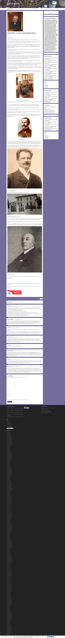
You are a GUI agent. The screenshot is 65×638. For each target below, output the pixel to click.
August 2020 (8, 518)
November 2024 (9, 457)
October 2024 (8, 458)
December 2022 (9, 484)
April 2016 (8, 581)
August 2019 (8, 533)
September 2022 (9, 488)
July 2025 (8, 447)
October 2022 (8, 487)
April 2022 (8, 494)
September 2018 (9, 546)
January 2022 (8, 498)
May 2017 (8, 565)
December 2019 (9, 528)
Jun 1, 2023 (8, 34)
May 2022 (8, 493)
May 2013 (8, 622)
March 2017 (8, 568)
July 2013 (8, 620)
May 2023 (8, 478)
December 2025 (9, 441)
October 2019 (8, 530)
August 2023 (8, 475)
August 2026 (8, 431)
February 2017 (8, 569)
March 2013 (8, 625)
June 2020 (8, 521)
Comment (8, 378)
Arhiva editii (22, 34)
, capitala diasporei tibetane (49, 111)
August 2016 (8, 576)
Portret (25, 34)
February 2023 (8, 482)
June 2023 (8, 477)
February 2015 (8, 598)
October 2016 (8, 574)
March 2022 (8, 495)
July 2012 (8, 634)
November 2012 (9, 629)
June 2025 (8, 448)
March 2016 (8, 582)
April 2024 (8, 465)
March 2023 (8, 481)
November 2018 (9, 544)
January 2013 (8, 627)
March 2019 (8, 539)
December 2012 (9, 628)
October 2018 (8, 545)
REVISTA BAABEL (13, 3)
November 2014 (9, 602)
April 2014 (8, 610)
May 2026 (8, 435)
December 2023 (9, 470)
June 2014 (8, 608)
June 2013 (8, 621)
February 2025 (8, 453)
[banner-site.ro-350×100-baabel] (14, 292)
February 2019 (8, 540)
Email (8, 391)
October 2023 (8, 472)
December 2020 (9, 513)
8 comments (16, 34)
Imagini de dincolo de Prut (44, 409)
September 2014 (9, 604)
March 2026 (8, 437)
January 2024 (8, 469)
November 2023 (9, 471)
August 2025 (8, 446)
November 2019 (9, 529)
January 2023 (8, 483)
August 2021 (8, 504)
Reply (22, 319)
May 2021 (8, 507)
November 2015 (9, 587)
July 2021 (8, 505)
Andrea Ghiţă (9, 336)
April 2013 (8, 623)
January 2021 (8, 512)
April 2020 (8, 523)
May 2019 (8, 536)
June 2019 (8, 535)
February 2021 (8, 511)
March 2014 (8, 611)
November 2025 (9, 442)
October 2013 (8, 617)
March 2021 (8, 510)
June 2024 (8, 463)
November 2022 (9, 486)
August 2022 (8, 489)
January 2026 (8, 440)
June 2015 (8, 593)
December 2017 (9, 557)
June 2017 (8, 564)
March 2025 (8, 452)
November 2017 (9, 558)
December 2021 (9, 499)
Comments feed (46, 136)
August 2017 (8, 562)
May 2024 (8, 464)
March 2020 (8, 524)
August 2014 (8, 605)
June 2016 (8, 579)
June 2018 (8, 550)
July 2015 (8, 592)
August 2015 (8, 591)
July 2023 (8, 476)
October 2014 (8, 603)
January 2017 (8, 570)
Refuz (48, 636)
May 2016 (8, 580)
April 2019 (8, 538)
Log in (45, 83)
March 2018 (8, 553)
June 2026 (8, 434)
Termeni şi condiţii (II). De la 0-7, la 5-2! (49, 112)
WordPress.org (46, 87)
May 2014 (8, 609)
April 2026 (8, 436)
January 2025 (8, 454)
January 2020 (8, 527)
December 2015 (9, 586)
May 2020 (8, 522)
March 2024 (8, 466)
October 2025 (8, 443)
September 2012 (9, 632)
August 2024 (8, 460)
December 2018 (9, 542)
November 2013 (9, 616)
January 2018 (8, 556)
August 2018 (8, 547)
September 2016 (9, 575)
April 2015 (8, 596)
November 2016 (9, 573)
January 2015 (8, 599)
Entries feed (45, 84)
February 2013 (8, 626)
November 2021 (9, 500)
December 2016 (9, 571)
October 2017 (8, 559)
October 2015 (8, 588)
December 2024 (9, 455)
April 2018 (8, 552)
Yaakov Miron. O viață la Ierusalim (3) (49, 110)
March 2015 (8, 597)
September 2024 (9, 459)
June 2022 (8, 492)
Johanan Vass (13, 34)
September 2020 (9, 517)
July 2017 (8, 563)
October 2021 (8, 501)
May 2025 (8, 449)
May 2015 (8, 594)
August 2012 (8, 633)
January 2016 (8, 585)
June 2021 (8, 506)
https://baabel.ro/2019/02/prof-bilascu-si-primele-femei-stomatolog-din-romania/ (28, 147)
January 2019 (8, 541)
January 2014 (8, 614)
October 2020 (8, 516)
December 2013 (9, 615)
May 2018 (8, 551)
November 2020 (9, 515)
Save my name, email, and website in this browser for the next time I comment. (17, 399)
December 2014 (9, 600)
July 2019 (8, 534)
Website (8, 395)
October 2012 (8, 631)
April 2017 (8, 567)
